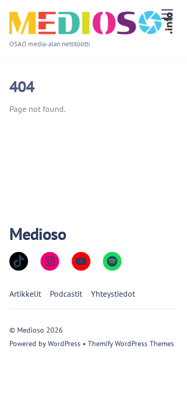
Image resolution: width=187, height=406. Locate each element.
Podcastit (66, 293)
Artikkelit (25, 293)
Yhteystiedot (113, 293)
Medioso (30, 330)
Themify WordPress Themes (131, 343)
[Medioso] (90, 30)
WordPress (64, 343)
